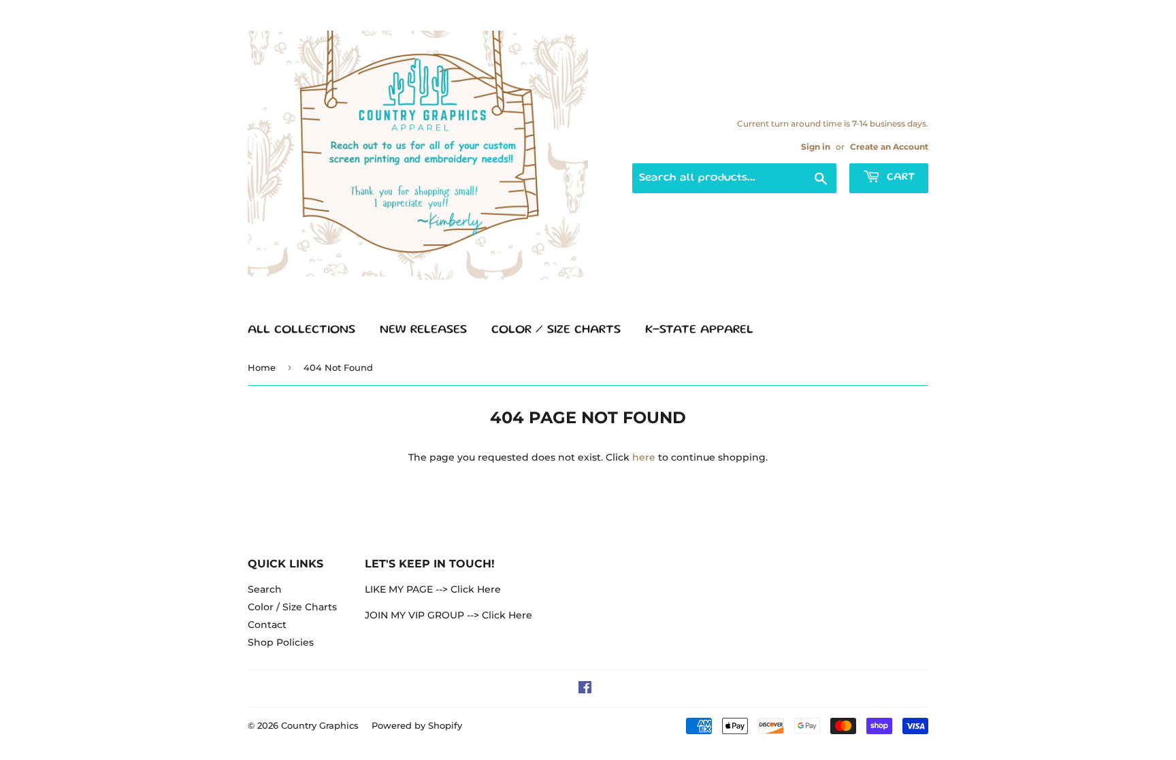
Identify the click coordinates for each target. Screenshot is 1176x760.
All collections (301, 330)
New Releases (423, 330)
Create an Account (889, 147)
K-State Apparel (699, 330)
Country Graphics (320, 725)
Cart (899, 177)
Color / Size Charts (556, 330)
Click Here (476, 589)
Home (262, 367)
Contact (267, 624)
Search (265, 589)
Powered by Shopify (417, 725)
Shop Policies (281, 642)
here (643, 457)
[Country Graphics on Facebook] (585, 689)
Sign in (815, 147)
